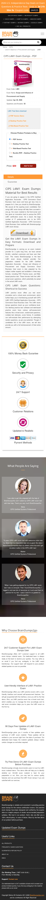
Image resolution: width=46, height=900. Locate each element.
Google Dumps (36, 23)
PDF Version (16, 139)
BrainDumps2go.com (37, 895)
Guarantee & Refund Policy (12, 850)
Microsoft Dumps (31, 15)
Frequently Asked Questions (12, 847)
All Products (7, 843)
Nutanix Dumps (23, 23)
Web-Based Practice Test (21, 148)
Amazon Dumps (35, 19)
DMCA (4, 858)
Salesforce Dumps (15, 15)
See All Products (23, 26)
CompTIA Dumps (22, 19)
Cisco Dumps (9, 19)
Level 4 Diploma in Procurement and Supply (20, 49)
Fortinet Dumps (10, 23)
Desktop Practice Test (20, 143)
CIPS (11, 47)
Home (5, 47)
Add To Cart (28, 166)
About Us (5, 854)
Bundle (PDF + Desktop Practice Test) (22, 154)
